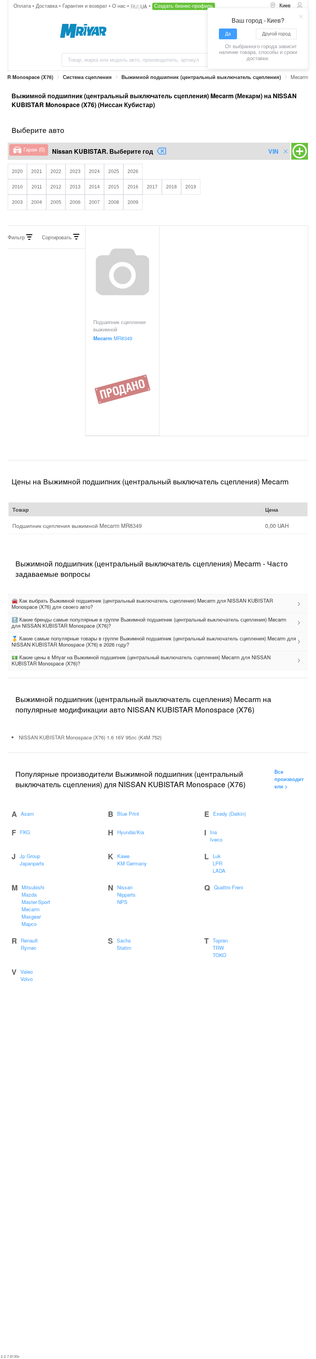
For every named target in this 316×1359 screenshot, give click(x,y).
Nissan (125, 887)
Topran (220, 940)
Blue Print (128, 813)
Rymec (29, 947)
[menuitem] (280, 6)
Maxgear (31, 916)
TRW (218, 947)
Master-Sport (36, 901)
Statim (124, 947)
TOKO (219, 955)
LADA (219, 870)
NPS (122, 901)
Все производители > (289, 779)
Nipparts (126, 894)
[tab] (158, 604)
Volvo (26, 979)
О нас (119, 5)
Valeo (26, 971)
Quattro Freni (228, 887)
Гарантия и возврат (85, 5)
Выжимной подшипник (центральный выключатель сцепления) (201, 77)
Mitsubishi (33, 887)
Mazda (29, 894)
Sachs (124, 940)
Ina (213, 832)
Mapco (29, 923)
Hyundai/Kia (130, 832)
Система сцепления (87, 77)
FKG (25, 832)
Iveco (216, 839)
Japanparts (32, 863)
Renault (29, 940)
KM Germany (132, 863)
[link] (87, 77)
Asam (27, 813)
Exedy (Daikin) (229, 813)
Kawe (123, 856)
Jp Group (30, 856)
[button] (158, 604)
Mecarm (31, 909)
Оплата (22, 5)
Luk (217, 856)
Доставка (47, 5)
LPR (217, 863)
